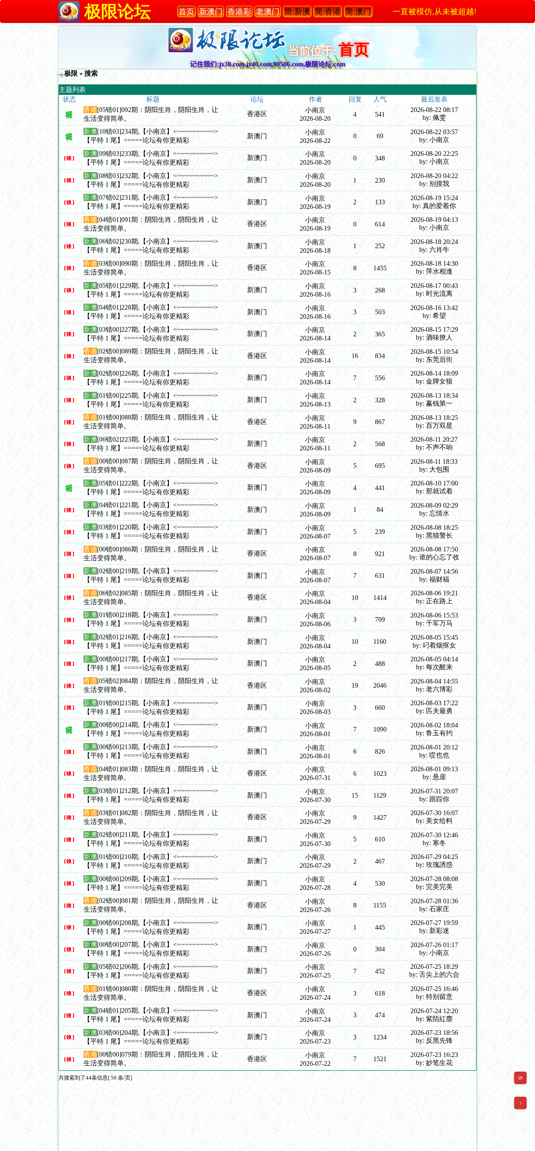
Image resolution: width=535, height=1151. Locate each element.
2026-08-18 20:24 (434, 241)
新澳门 (257, 136)
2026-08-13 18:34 (434, 395)
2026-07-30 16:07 (434, 812)
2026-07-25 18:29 (434, 966)
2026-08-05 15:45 (434, 637)
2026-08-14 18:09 (434, 373)
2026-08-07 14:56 (434, 571)
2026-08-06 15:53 (434, 615)
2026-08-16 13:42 (434, 307)
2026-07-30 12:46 (434, 834)
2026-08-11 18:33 (434, 461)
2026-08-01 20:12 (434, 747)
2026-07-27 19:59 (434, 922)
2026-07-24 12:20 (434, 1010)
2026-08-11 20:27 (434, 439)
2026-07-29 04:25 (434, 856)
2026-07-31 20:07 (434, 791)
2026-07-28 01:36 (434, 901)
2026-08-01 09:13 (434, 768)
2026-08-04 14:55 (434, 681)
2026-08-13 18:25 (434, 417)
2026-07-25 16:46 (434, 988)
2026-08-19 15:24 (434, 197)
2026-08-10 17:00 (434, 483)
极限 (71, 73)
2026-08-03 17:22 (434, 702)
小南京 (315, 110)
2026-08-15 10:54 (434, 351)
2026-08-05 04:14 (434, 659)
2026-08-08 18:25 (434, 527)
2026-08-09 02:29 (434, 505)
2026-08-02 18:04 (434, 725)
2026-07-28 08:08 (434, 878)
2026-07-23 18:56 (434, 1032)
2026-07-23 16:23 (434, 1054)
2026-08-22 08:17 (434, 109)
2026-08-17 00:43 (434, 285)
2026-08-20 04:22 (434, 175)
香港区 (257, 113)
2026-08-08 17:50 (434, 549)
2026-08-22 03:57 (434, 131)
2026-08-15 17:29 (434, 329)
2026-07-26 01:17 (434, 944)
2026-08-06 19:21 (434, 593)
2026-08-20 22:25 (434, 153)
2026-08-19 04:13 (434, 219)
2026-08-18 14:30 (434, 263)
